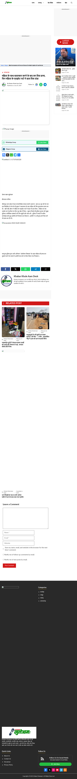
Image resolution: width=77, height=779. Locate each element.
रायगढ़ (40, 3)
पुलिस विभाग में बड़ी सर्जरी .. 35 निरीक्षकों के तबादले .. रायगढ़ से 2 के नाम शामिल (68, 96)
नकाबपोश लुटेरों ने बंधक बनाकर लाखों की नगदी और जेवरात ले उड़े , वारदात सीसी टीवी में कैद (13, 345)
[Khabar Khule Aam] (8, 3)
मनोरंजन (59, 3)
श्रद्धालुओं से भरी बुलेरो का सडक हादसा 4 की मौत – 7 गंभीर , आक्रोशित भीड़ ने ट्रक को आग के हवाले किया (37, 337)
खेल (66, 3)
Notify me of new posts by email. (15, 560)
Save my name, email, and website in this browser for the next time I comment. (26, 549)
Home (2, 65)
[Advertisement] (25, 21)
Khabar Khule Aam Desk (15, 83)
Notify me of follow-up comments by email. (19, 554)
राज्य (33, 3)
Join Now (43, 142)
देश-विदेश (50, 3)
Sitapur (6, 65)
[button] (71, 3)
